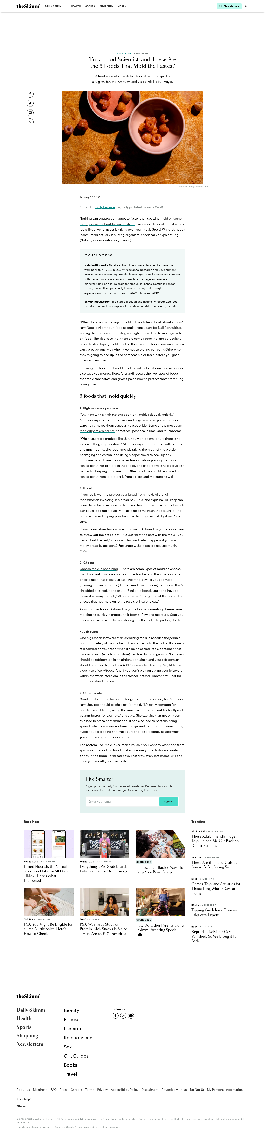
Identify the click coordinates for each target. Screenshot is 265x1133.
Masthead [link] (40, 1089)
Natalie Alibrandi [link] (99, 327)
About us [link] (23, 1089)
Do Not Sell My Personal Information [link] (216, 1089)
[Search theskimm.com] (246, 6)
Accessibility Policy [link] (124, 1089)
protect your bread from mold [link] (131, 494)
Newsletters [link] (29, 1044)
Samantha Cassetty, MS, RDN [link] (154, 665)
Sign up (168, 801)
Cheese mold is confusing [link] (99, 569)
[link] (28, 6)
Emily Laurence (105, 207)
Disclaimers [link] (149, 1089)
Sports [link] (90, 6)
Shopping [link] (106, 6)
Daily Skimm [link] (53, 6)
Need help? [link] (23, 1099)
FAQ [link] (54, 1089)
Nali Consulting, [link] (170, 327)
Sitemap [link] (21, 1106)
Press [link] (64, 1089)
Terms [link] (89, 1089)
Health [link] (76, 6)
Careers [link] (76, 1089)
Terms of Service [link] (103, 1126)
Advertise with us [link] (174, 1089)
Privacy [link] (102, 1089)
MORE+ (122, 6)
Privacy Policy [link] (81, 1126)
